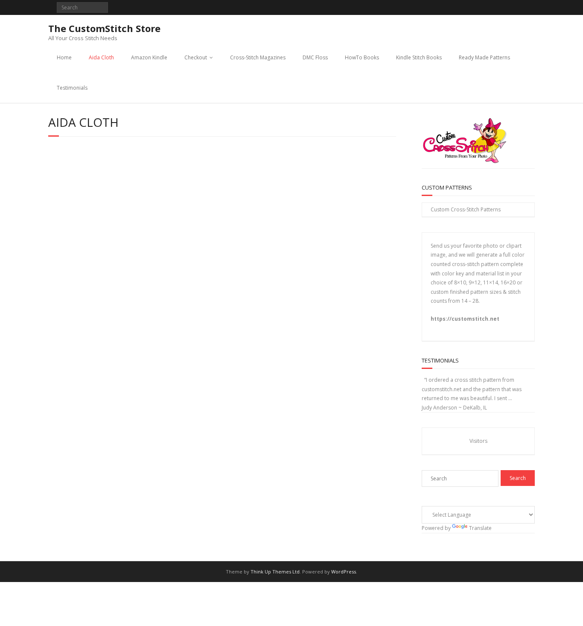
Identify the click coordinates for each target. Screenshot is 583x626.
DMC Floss (315, 57)
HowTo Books (362, 57)
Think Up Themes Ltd (275, 571)
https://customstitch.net (465, 318)
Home (64, 57)
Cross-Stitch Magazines (258, 57)
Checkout (195, 57)
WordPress (343, 571)
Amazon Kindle (149, 57)
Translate (480, 528)
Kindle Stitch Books (419, 57)
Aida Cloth (101, 57)
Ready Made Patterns (484, 57)
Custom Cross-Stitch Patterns (466, 209)
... (510, 398)
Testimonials (72, 87)
